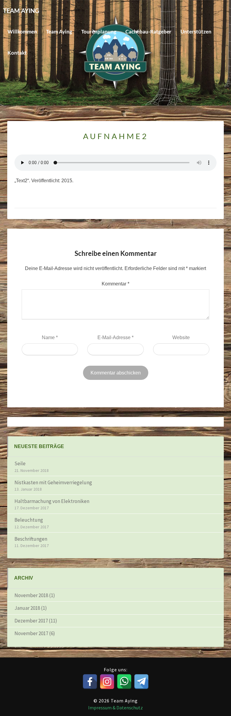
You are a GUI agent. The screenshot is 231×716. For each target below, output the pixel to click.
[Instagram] (107, 681)
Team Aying (59, 31)
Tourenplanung (98, 31)
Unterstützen (195, 31)
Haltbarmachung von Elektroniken (51, 501)
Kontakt (17, 52)
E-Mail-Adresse (115, 337)
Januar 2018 (27, 608)
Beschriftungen (30, 539)
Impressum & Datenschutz (115, 708)
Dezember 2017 (31, 620)
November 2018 (31, 595)
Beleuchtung (28, 520)
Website (181, 337)
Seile (20, 463)
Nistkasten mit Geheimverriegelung (53, 482)
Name (50, 337)
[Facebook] (89, 681)
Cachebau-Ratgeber (148, 31)
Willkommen (22, 31)
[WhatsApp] (124, 681)
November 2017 (31, 633)
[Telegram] (141, 681)
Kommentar (115, 283)
